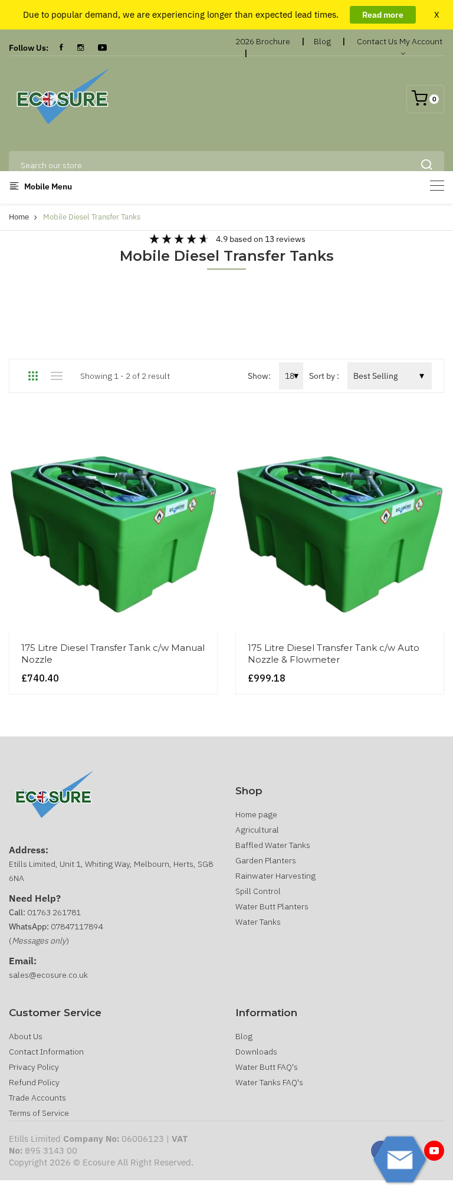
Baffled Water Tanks (272, 845)
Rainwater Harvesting (275, 875)
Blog (322, 41)
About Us (25, 1036)
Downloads (256, 1051)
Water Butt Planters (271, 906)
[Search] (426, 165)
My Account (420, 41)
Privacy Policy (34, 1067)
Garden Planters (265, 860)
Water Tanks (258, 921)
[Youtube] (434, 1151)
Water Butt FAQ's (266, 1067)
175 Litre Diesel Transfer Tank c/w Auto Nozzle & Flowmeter (333, 653)
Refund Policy (34, 1082)
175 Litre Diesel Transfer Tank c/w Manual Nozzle (113, 653)
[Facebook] (61, 48)
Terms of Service (39, 1113)
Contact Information (46, 1051)
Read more (382, 14)
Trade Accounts (37, 1097)
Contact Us (377, 41)
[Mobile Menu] (437, 185)
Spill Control (258, 891)
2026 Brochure (262, 41)
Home (19, 217)
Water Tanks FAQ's (269, 1082)
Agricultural (257, 829)
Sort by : (324, 376)
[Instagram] (80, 48)
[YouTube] (102, 48)
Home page (256, 814)
